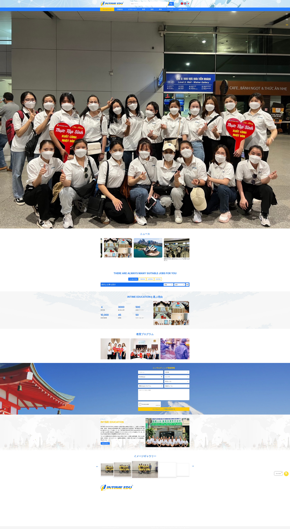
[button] (97, 466)
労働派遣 (120, 9)
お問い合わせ (183, 9)
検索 (187, 284)
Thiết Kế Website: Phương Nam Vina (110, 527)
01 (287, 14)
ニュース (170, 9)
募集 (160, 9)
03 (287, 25)
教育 (143, 9)
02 (287, 19)
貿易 (152, 9)
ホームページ (107, 9)
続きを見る (105, 443)
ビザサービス (132, 9)
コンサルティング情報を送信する (163, 409)
